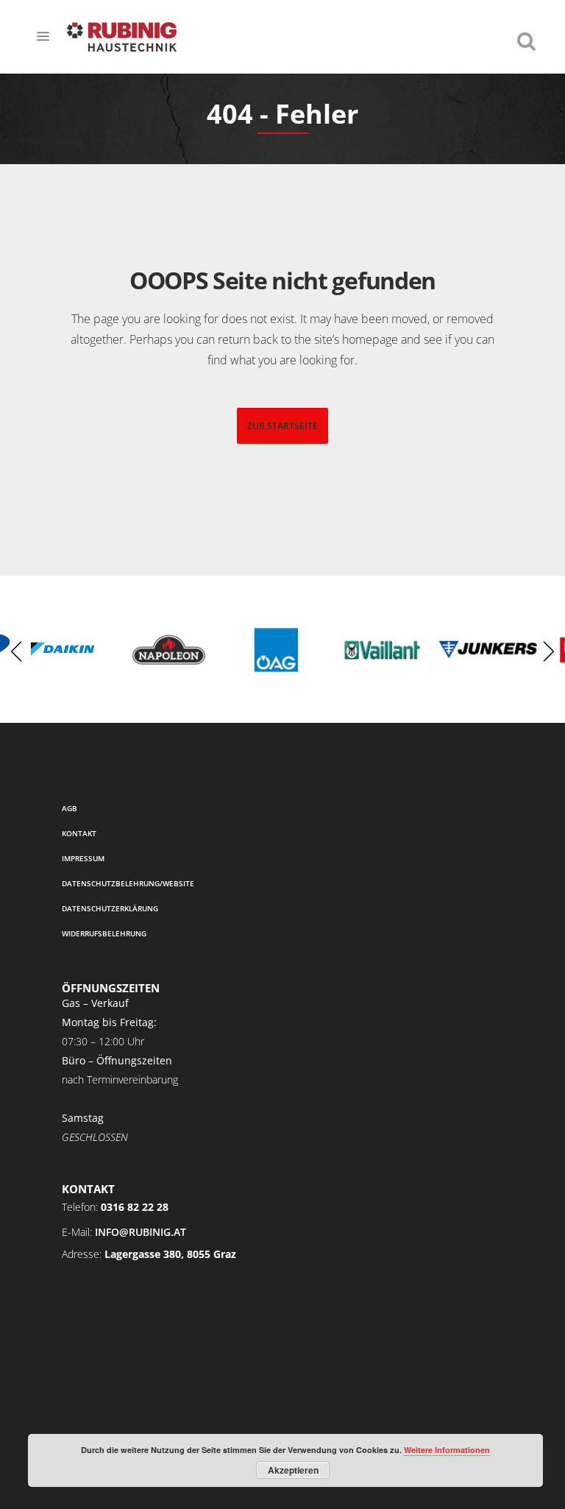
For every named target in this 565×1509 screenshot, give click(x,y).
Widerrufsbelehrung (104, 933)
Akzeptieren (293, 1470)
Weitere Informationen (447, 1449)
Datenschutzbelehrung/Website (128, 883)
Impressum (83, 858)
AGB (69, 808)
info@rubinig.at (140, 1232)
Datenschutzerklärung (110, 908)
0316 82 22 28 (134, 1207)
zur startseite (282, 426)
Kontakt (79, 833)
